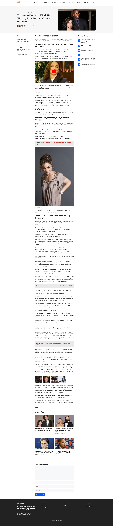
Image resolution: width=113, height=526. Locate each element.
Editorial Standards (66, 510)
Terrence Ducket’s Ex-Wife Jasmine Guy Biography (23, 53)
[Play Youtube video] (54, 72)
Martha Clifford (23, 25)
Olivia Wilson (37, 432)
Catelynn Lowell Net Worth (87, 55)
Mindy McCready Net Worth (88, 64)
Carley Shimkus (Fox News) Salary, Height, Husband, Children (88, 41)
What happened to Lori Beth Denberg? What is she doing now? (88, 60)
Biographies (45, 2)
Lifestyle (71, 2)
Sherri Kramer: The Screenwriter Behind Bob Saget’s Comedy (44, 429)
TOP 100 (36, 2)
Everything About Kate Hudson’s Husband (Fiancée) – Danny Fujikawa (64, 430)
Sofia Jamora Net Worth (87, 45)
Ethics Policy (44, 505)
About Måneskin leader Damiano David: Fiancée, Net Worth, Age (44, 451)
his (52, 56)
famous (54, 40)
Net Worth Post (58, 520)
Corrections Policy (46, 510)
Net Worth (86, 2)
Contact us (64, 507)
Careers (64, 512)
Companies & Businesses (58, 2)
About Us (64, 505)
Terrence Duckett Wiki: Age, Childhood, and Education (23, 42)
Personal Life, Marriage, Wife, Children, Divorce (23, 50)
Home (18, 12)
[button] (94, 2)
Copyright (44, 512)
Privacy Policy (45, 507)
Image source (37, 207)
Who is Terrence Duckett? (22, 39)
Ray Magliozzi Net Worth (87, 50)
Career (18, 45)
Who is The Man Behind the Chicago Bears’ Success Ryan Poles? (63, 452)
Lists (78, 2)
